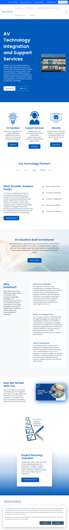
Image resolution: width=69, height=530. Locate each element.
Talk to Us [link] (22, 88)
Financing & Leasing (25, 2)
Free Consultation (13, 2)
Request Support (38, 2)
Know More (56, 144)
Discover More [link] (34, 260)
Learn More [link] (9, 88)
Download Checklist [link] (30, 480)
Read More (34, 146)
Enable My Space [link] (11, 218)
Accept (45, 523)
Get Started (62, 2)
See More (13, 144)
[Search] (66, 12)
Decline (58, 523)
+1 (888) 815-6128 (51, 2)
